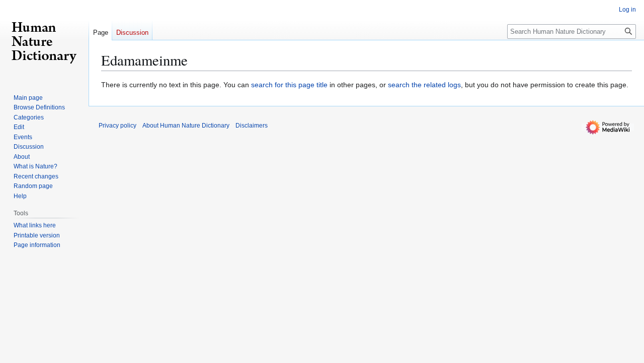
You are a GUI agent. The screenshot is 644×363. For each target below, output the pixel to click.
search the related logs (424, 85)
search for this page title (289, 85)
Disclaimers (251, 125)
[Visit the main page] (44, 40)
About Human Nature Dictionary (185, 125)
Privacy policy (117, 125)
